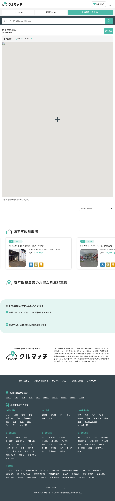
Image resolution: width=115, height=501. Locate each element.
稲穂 (23, 415)
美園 (90, 448)
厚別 (14, 425)
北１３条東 (94, 441)
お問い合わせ (24, 381)
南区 (30, 397)
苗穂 (29, 421)
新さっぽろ (10, 458)
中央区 (8, 397)
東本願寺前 (54, 477)
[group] (39, 253)
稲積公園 (9, 418)
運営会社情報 (77, 381)
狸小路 (91, 477)
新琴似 (80, 418)
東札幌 (30, 448)
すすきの (52, 444)
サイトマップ (91, 381)
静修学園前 (10, 477)
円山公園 (31, 441)
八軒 (94, 415)
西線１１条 (86, 470)
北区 (16, 397)
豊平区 (55, 397)
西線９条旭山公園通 (70, 470)
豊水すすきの (90, 444)
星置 (16, 415)
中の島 (53, 448)
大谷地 (21, 454)
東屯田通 (75, 474)
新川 (101, 415)
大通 (30, 444)
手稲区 (81, 397)
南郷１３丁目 (30, 451)
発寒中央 (27, 418)
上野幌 (44, 415)
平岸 (61, 448)
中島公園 (62, 444)
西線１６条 (10, 474)
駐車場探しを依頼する (90, 12)
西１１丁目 (21, 444)
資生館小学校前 (68, 477)
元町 (95, 437)
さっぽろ (64, 441)
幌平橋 (44, 448)
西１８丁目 (10, 444)
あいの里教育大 (91, 421)
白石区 (46, 397)
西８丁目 (19, 470)
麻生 (43, 437)
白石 (7, 425)
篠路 (106, 418)
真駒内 (62, 451)
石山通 (65, 474)
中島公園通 (31, 477)
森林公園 (23, 425)
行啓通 (20, 477)
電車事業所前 (39, 474)
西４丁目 (9, 470)
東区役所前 (82, 441)
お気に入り (100, 4)
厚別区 (63, 397)
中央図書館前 (54, 474)
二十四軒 (9, 441)
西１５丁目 (45, 470)
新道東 (87, 437)
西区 (38, 397)
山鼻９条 (43, 477)
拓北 (79, 421)
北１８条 (45, 441)
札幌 (21, 421)
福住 (79, 451)
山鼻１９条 (101, 474)
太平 (88, 418)
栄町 (79, 437)
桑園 (14, 421)
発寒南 (17, 437)
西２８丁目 (20, 441)
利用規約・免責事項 (40, 381)
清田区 (72, 397)
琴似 (7, 421)
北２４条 (62, 437)
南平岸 (69, 448)
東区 (23, 397)
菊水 (22, 448)
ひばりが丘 (32, 454)
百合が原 (97, 418)
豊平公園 (81, 448)
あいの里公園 (83, 425)
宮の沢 (8, 437)
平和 (61, 415)
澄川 (43, 451)
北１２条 (54, 441)
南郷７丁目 (17, 451)
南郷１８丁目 (10, 454)
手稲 (30, 415)
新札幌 (53, 415)
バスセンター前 (11, 448)
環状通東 (104, 437)
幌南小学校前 (87, 474)
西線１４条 (97, 470)
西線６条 (55, 470)
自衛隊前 (52, 451)
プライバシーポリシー (60, 381)
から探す (18, 12)
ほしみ (8, 415)
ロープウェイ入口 (24, 474)
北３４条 (52, 437)
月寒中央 (99, 448)
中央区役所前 (31, 470)
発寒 (18, 418)
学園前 (101, 444)
